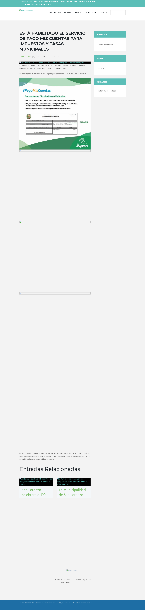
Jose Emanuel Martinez (42, 57)
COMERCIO (77, 12)
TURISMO (104, 12)
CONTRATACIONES (91, 12)
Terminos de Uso (69, 603)
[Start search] (112, 13)
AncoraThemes (24, 603)
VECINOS (67, 12)
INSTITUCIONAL (55, 12)
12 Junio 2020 (26, 57)
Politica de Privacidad (84, 603)
